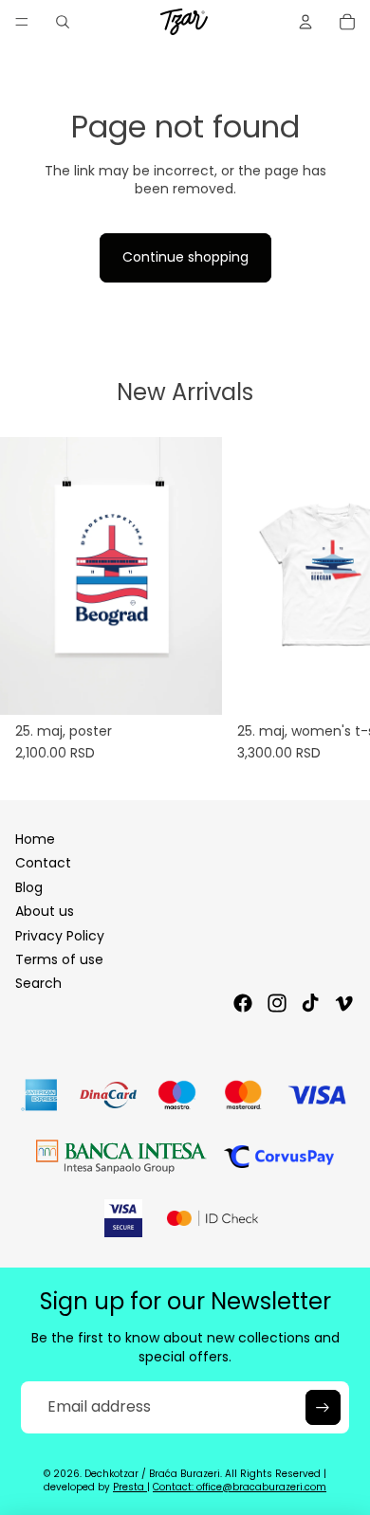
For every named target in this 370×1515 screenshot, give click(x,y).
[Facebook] (242, 1003)
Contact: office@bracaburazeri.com (239, 1487)
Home (35, 839)
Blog (29, 887)
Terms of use (59, 959)
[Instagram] (277, 1003)
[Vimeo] (343, 1003)
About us (44, 911)
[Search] (62, 22)
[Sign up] (322, 1407)
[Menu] (22, 22)
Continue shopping (185, 256)
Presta (130, 1487)
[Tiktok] (310, 1003)
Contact (43, 862)
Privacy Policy (59, 935)
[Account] (305, 22)
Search (38, 983)
